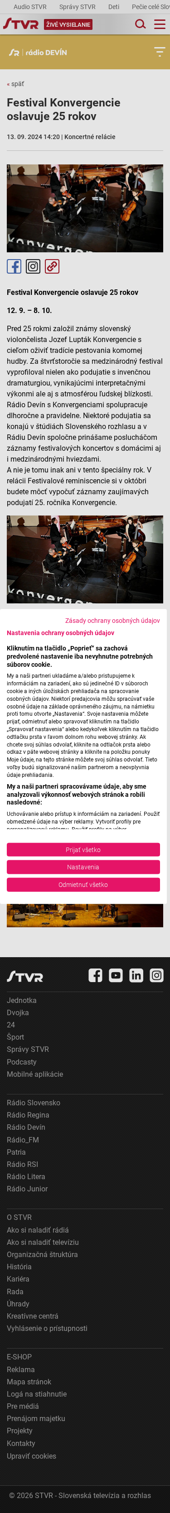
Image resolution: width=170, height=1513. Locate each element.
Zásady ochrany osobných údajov (112, 620)
